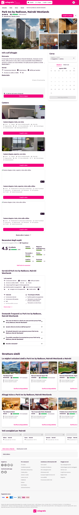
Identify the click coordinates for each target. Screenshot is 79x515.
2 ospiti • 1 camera (47, 2)
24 (51, 89)
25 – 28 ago (38, 2)
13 (62, 81)
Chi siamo (23, 464)
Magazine (63, 477)
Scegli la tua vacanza (66, 472)
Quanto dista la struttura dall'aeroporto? (18, 327)
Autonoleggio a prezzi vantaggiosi (69, 467)
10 (51, 81)
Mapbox (35, 80)
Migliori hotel (64, 474)
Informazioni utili (45, 472)
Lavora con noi (24, 477)
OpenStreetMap (41, 80)
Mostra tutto (6, 75)
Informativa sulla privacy (26, 469)
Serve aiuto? (44, 464)
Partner (23, 482)
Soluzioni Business (25, 487)
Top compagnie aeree (66, 464)
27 (62, 89)
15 (70, 81)
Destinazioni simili (22, 449)
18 (55, 85)
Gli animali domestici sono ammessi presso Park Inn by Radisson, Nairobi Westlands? (22, 332)
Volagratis (4, 7)
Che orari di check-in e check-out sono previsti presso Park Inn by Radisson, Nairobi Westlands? (23, 321)
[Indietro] (51, 68)
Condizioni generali (25, 467)
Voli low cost (64, 469)
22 (70, 85)
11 (55, 81)
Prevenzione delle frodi (46, 480)
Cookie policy (24, 472)
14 (66, 81)
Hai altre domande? (12, 343)
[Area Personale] (74, 2)
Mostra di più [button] (7, 307)
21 (66, 85)
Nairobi (31, 2)
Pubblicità (23, 480)
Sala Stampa (24, 485)
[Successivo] (74, 68)
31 (51, 93)
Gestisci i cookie (25, 474)
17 (51, 85)
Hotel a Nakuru (6, 454)
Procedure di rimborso (46, 467)
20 (62, 85)
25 (55, 89)
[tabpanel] (39, 454)
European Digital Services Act (48, 474)
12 (59, 81)
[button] (20, 33)
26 (59, 89)
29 (70, 89)
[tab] (8, 449)
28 (66, 89)
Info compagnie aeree (46, 469)
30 (74, 89)
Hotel (11, 7)
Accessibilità (44, 477)
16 (74, 81)
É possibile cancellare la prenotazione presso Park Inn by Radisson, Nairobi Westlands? (23, 338)
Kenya (16, 7)
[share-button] (75, 15)
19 (59, 85)
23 (74, 85)
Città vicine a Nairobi (8, 449)
